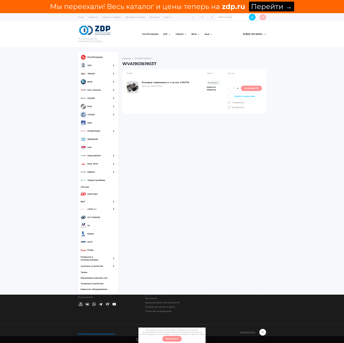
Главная (126, 58)
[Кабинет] (213, 17)
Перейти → (271, 6)
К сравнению (238, 102)
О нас (81, 17)
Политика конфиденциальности (96, 334)
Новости (93, 17)
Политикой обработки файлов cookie (188, 334)
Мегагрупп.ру (247, 332)
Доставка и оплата (135, 17)
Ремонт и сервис (111, 17)
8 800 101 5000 (252, 34)
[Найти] (252, 17)
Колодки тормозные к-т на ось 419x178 (165, 82)
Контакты (155, 17)
